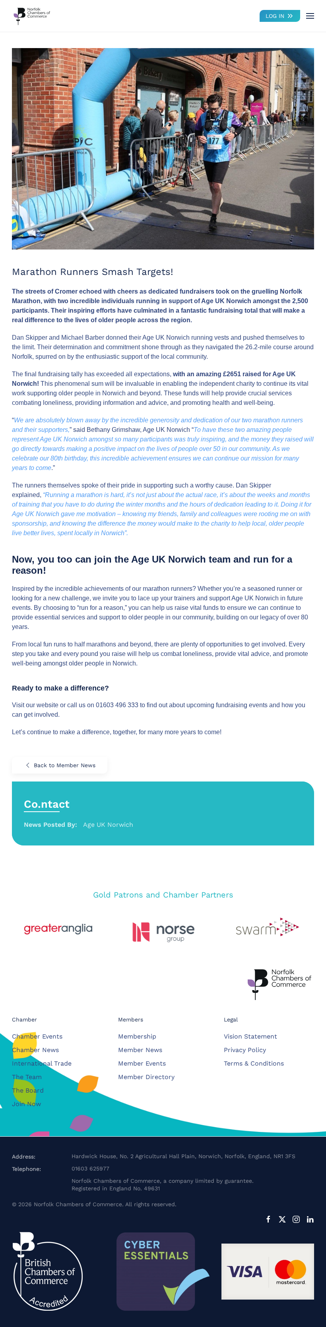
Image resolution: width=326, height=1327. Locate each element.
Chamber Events (37, 1036)
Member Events (142, 1063)
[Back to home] (32, 16)
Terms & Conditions (254, 1063)
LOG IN (275, 16)
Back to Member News (64, 765)
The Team (27, 1077)
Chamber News (35, 1050)
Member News (140, 1050)
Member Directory (146, 1077)
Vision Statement (250, 1036)
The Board (28, 1090)
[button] (310, 16)
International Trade (42, 1063)
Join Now (26, 1104)
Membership (137, 1036)
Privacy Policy (245, 1050)
